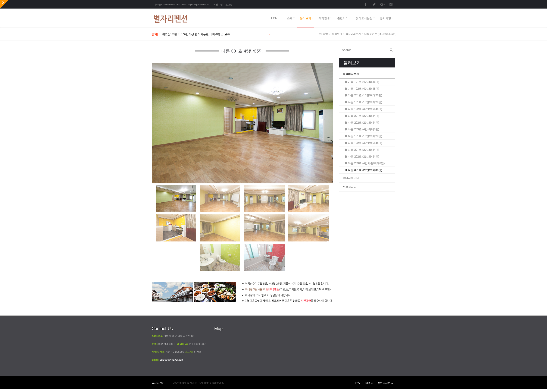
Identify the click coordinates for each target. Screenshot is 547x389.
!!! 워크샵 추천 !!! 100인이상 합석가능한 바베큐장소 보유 (194, 34)
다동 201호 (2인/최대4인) (363, 150)
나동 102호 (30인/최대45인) (364, 109)
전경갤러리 (349, 187)
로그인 (228, 4)
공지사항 (385, 18)
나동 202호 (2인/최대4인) (363, 122)
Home (324, 33)
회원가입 (218, 4)
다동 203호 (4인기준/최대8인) (366, 163)
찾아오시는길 (364, 18)
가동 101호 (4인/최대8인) (363, 82)
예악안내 (324, 18)
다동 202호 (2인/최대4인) (363, 156)
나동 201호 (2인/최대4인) (363, 116)
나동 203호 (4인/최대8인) (363, 129)
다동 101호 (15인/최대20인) (364, 136)
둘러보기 (305, 18)
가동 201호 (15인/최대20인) (364, 95)
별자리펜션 (158, 382)
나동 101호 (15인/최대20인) (364, 102)
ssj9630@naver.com (198, 4)
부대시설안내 (351, 178)
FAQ (357, 382)
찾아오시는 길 (386, 382)
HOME (275, 18)
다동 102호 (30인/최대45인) (364, 143)
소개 (290, 18)
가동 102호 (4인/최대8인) (363, 88)
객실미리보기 (351, 74)
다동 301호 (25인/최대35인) (364, 170)
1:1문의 (369, 382)
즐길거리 (342, 18)
